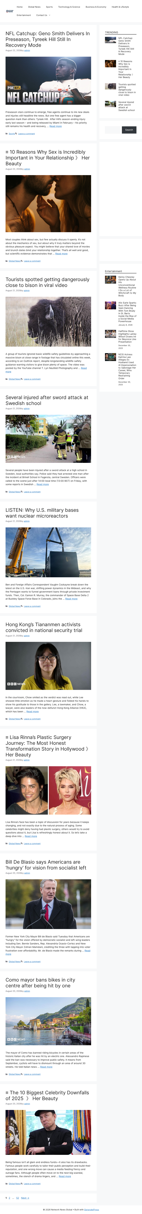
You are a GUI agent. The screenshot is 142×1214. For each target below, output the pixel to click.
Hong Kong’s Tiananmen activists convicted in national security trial (44, 627)
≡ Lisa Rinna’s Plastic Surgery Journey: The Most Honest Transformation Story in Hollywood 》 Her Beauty (48, 746)
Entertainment (24, 15)
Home (20, 7)
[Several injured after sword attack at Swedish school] (110, 102)
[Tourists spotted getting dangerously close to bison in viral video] (110, 84)
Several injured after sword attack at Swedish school (126, 106)
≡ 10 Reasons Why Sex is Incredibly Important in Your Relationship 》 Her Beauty (48, 157)
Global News (34, 7)
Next (25, 1198)
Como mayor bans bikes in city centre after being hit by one (40, 982)
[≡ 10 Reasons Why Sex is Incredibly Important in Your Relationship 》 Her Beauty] (110, 61)
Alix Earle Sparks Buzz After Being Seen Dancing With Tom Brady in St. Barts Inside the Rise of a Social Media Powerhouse (127, 312)
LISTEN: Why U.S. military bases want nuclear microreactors (42, 513)
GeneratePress (91, 1209)
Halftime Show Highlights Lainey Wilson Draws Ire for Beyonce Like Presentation (127, 336)
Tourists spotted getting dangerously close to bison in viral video (47, 282)
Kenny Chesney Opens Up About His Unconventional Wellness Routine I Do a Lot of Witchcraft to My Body (127, 286)
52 (18, 1198)
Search (129, 129)
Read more (56, 126)
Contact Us (41, 15)
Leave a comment (26, 133)
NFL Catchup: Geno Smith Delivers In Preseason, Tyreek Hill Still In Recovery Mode (48, 39)
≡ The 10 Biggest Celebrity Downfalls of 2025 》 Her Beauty (47, 1095)
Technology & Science (69, 7)
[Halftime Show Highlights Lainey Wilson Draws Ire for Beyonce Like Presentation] (110, 331)
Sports (49, 7)
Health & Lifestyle (120, 7)
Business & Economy (96, 7)
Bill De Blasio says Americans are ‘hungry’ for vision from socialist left (46, 865)
